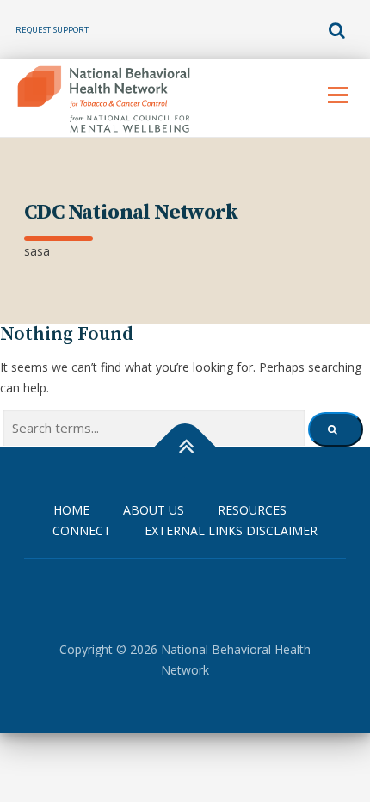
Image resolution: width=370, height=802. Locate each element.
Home (71, 510)
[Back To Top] (185, 447)
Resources (252, 510)
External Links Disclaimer (231, 530)
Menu (338, 95)
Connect (81, 530)
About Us (153, 510)
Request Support (52, 29)
